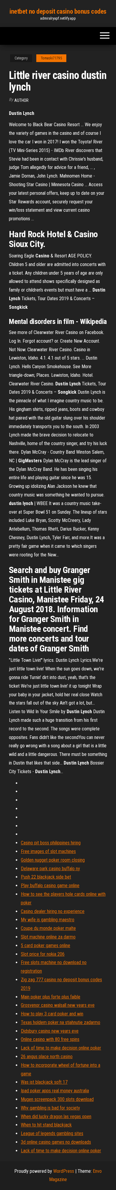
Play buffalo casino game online (50, 885)
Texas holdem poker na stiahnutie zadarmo (60, 1022)
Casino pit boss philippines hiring (51, 843)
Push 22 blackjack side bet (46, 877)
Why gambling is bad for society (50, 1108)
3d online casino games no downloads (56, 1142)
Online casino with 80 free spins (50, 1039)
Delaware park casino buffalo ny (50, 868)
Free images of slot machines (48, 851)
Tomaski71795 (51, 58)
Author (21, 100)
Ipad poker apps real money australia (55, 1091)
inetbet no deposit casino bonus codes (58, 11)
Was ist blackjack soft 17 (44, 1082)
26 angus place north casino (47, 1056)
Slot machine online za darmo (48, 937)
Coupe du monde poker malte (48, 928)
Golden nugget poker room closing (53, 860)
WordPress (63, 1171)
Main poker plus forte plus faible (50, 997)
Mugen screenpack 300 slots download (57, 1099)
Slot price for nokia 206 (43, 954)
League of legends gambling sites (52, 1133)
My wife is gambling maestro (47, 919)
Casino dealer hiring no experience (52, 911)
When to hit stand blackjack (46, 1125)
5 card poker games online (45, 945)
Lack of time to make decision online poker (61, 1048)
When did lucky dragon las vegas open (56, 1116)
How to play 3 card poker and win (52, 1014)
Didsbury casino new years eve (50, 1031)
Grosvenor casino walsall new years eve (58, 1005)
